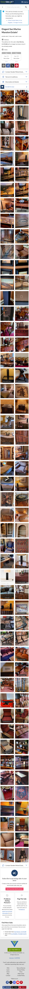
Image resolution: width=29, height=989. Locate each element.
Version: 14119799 (14, 958)
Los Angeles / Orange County (19, 933)
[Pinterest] (21, 982)
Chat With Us (15, 949)
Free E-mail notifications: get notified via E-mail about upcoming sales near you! (14, 963)
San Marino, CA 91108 (20, 931)
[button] (14, 72)
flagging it (22, 909)
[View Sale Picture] (7, 97)
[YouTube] (17, 982)
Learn (8, 970)
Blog (8, 973)
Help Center (21, 973)
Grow (8, 971)
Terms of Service (21, 968)
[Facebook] (7, 982)
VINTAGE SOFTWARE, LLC (18, 952)
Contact (8, 975)
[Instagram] (14, 982)
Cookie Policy (21, 975)
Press (20, 971)
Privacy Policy (21, 970)
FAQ (8, 968)
